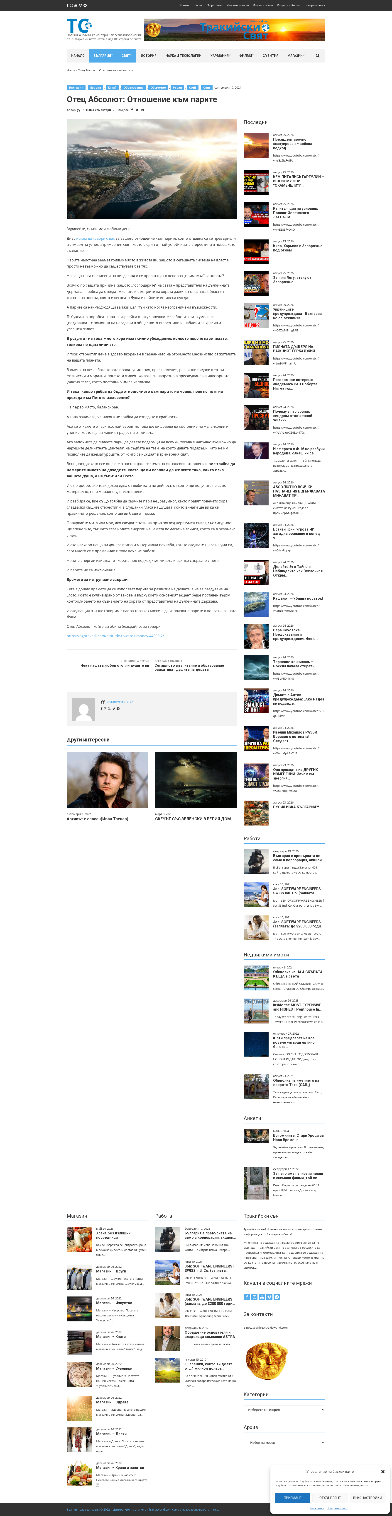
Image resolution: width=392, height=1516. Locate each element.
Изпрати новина (238, 5)
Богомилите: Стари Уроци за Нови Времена (298, 1137)
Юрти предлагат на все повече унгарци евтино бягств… (294, 1042)
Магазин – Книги (111, 1337)
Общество (158, 87)
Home (71, 70)
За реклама (215, 5)
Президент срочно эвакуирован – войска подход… (292, 143)
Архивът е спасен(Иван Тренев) (97, 818)
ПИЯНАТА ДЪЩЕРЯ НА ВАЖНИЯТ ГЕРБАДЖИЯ (294, 349)
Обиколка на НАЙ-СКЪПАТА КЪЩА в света (298, 974)
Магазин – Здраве (112, 1402)
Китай (112, 87)
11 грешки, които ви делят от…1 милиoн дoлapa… (208, 1366)
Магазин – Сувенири (114, 1368)
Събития (270, 56)
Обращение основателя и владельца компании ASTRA (210, 1334)
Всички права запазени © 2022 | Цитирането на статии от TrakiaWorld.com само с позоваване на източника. (143, 1509)
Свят (126, 56)
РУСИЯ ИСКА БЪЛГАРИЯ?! (296, 807)
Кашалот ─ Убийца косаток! (298, 598)
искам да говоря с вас (95, 238)
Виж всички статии (120, 701)
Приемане (292, 1498)
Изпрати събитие (288, 5)
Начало (78, 56)
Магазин (295, 56)
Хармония (220, 56)
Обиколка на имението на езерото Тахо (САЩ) (296, 1082)
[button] (383, 1471)
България (102, 56)
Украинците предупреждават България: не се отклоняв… (298, 313)
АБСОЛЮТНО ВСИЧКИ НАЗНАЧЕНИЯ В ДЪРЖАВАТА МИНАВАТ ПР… (299, 491)
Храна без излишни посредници (113, 1235)
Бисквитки (317, 1508)
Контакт (185, 5)
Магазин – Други (111, 1271)
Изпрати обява (263, 5)
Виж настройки (367, 1498)
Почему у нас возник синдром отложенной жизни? (292, 415)
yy (78, 110)
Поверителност (337, 1508)
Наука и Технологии (183, 56)
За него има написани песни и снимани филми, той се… (298, 1175)
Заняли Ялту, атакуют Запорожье (292, 279)
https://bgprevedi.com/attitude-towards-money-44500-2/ (115, 635)
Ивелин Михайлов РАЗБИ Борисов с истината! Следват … (295, 736)
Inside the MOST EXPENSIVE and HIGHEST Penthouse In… (297, 1007)
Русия (177, 87)
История (149, 56)
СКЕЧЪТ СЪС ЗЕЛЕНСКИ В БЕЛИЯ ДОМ (193, 818)
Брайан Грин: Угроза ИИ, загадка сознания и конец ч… (296, 533)
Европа (95, 87)
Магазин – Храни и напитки (120, 1467)
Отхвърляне (330, 1498)
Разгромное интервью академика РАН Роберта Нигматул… (295, 384)
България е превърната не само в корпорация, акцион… (298, 858)
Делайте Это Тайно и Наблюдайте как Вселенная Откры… (298, 571)
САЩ (192, 87)
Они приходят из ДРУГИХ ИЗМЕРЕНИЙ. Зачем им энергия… (295, 774)
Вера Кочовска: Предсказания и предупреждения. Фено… (295, 634)
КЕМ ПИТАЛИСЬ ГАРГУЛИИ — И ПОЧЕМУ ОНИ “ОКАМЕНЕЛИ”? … (299, 181)
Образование (134, 87)
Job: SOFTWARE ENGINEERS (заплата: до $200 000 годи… (298, 924)
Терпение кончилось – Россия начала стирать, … (296, 664)
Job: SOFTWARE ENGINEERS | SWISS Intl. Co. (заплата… (298, 891)
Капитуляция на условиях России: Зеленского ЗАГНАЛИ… (295, 212)
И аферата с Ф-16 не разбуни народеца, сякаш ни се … (299, 451)
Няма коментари (98, 110)
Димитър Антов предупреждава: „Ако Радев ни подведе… (298, 699)
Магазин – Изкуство (114, 1303)
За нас (199, 5)
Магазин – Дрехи (111, 1434)
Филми (245, 56)
